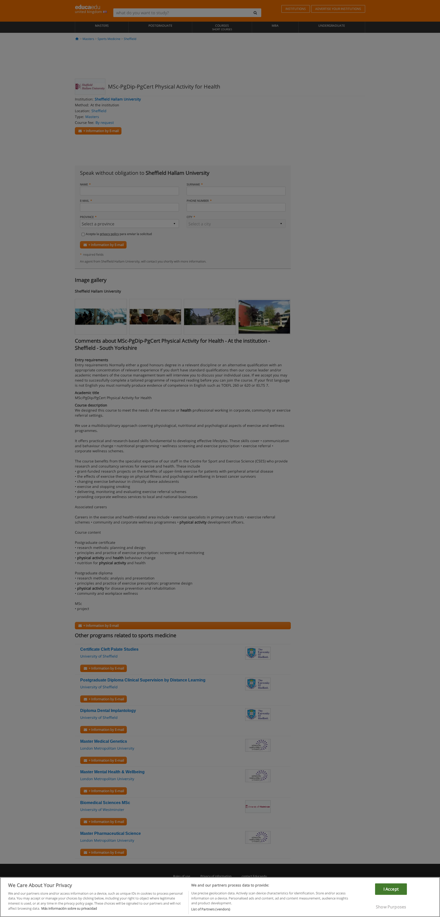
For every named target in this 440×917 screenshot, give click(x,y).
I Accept (391, 889)
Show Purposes (391, 907)
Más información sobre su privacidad (69, 908)
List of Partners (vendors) (210, 909)
